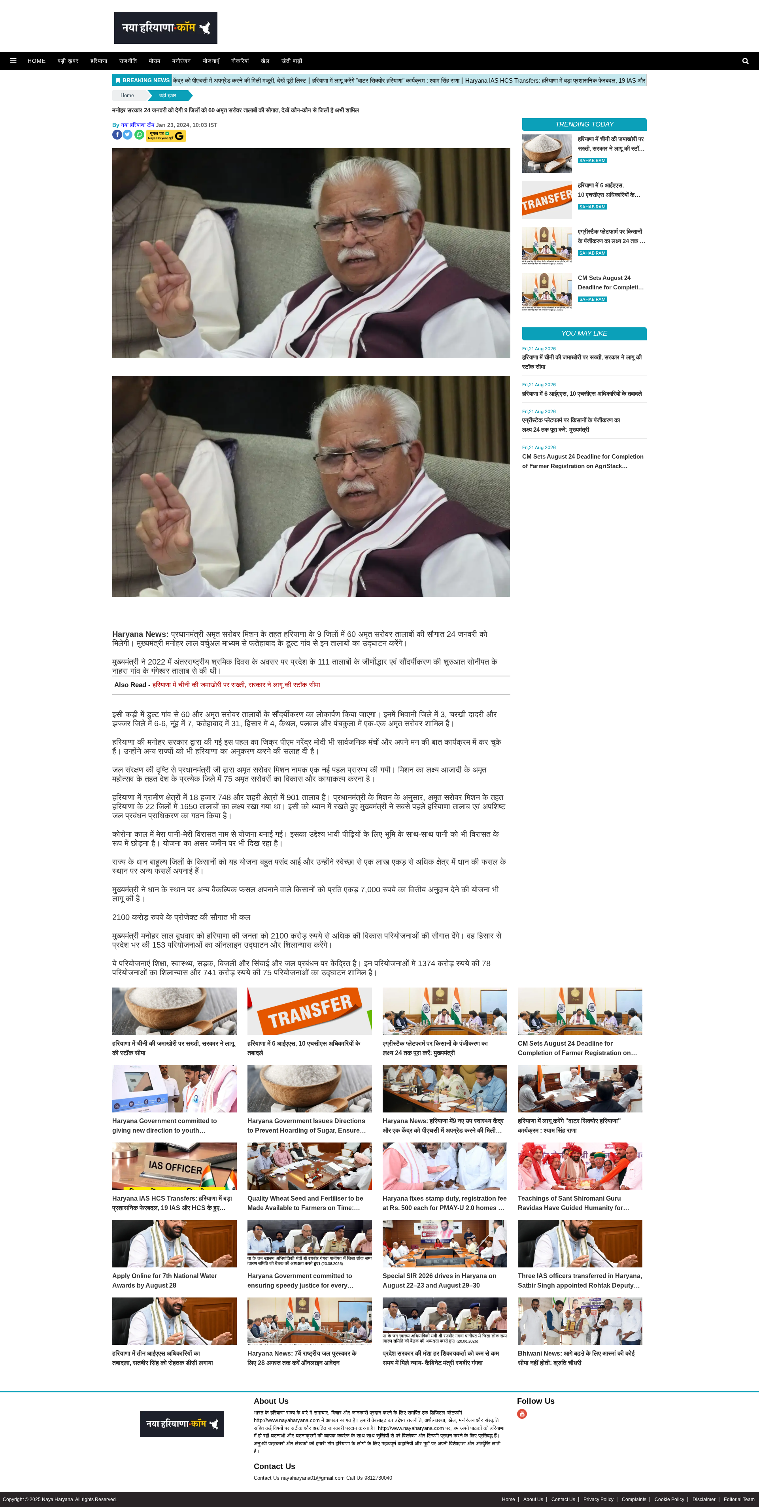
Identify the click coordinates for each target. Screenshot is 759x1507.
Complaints (634, 1499)
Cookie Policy (669, 1499)
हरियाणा (99, 61)
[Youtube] (522, 1414)
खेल (265, 61)
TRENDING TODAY (584, 124)
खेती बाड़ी (291, 61)
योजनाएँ (211, 61)
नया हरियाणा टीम (137, 125)
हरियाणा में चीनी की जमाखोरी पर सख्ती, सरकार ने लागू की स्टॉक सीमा (236, 685)
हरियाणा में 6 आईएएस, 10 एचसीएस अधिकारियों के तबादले (582, 393)
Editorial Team (739, 1499)
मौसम (154, 61)
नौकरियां (240, 61)
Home (37, 61)
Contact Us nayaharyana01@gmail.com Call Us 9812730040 (323, 1478)
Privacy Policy (598, 1499)
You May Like (584, 333)
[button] (13, 61)
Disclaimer (704, 1499)
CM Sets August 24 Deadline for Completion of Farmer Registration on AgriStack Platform (583, 466)
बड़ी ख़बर (68, 61)
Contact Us (274, 1466)
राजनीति (128, 61)
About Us (271, 1401)
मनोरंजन (181, 61)
